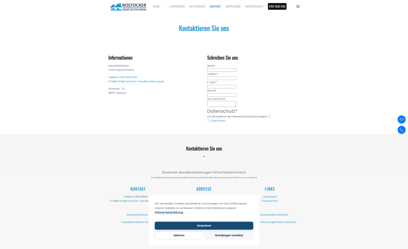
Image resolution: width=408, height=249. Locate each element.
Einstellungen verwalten (229, 235)
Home (156, 6)
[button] (298, 6)
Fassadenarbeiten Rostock (138, 222)
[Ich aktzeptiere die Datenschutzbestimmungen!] (269, 116)
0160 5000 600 (128, 77)
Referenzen (197, 6)
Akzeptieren (204, 225)
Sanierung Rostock (138, 215)
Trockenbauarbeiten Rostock (269, 215)
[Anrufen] (402, 130)
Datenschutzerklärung (169, 212)
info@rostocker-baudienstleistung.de (140, 81)
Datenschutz (254, 6)
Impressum (233, 6)
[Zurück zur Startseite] (128, 6)
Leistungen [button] (177, 6)
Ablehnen (179, 235)
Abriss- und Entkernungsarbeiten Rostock (270, 222)
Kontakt (215, 6)
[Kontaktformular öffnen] (402, 119)
